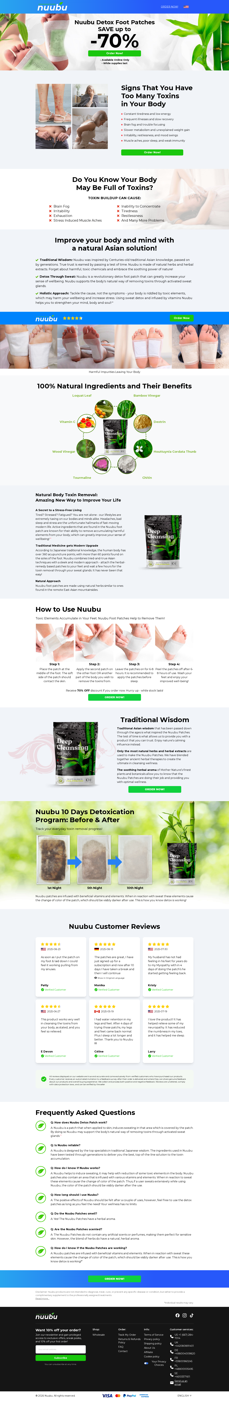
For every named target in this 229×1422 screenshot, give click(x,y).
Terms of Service (153, 1334)
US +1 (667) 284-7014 (184, 1336)
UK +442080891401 (184, 1344)
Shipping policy (153, 1343)
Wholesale (99, 1334)
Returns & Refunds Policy (129, 1341)
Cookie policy (151, 1356)
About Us (149, 1347)
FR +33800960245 (183, 1359)
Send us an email (181, 1382)
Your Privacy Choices (159, 1363)
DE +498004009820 (185, 1352)
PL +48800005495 (184, 1367)
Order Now (182, 318)
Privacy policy (152, 1339)
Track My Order (127, 1334)
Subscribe (60, 1357)
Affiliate (148, 1352)
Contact (123, 1351)
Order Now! (169, 6)
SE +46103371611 (182, 1375)
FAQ (120, 1346)
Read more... (42, 1298)
